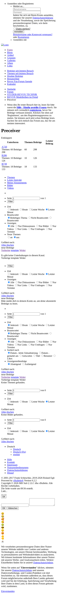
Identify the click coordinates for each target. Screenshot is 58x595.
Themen (11, 177)
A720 (4, 147)
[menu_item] (29, 513)
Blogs (10, 52)
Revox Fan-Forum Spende (19, 81)
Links (9, 66)
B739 (4, 164)
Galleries (11, 60)
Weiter (22, 250)
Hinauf (10, 473)
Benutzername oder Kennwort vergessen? (32, 34)
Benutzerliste (13, 79)
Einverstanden (8, 591)
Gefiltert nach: (8, 242)
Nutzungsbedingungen (17, 467)
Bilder (10, 185)
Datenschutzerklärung (43, 18)
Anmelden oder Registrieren (20, 3)
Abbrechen (12, 508)
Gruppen (11, 58)
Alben (10, 63)
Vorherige (5, 250)
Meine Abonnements (17, 182)
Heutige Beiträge (15, 76)
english (16, 454)
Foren (10, 50)
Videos (10, 188)
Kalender (11, 84)
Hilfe (9, 459)
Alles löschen (7, 245)
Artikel (10, 55)
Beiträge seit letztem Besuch (20, 71)
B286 (4, 155)
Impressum (12, 465)
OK (3, 497)
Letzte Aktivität (14, 180)
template (15, 250)
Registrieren (23, 37)
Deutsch (17, 449)
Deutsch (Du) (19, 452)
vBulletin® (18, 480)
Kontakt (11, 462)
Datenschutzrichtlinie (43, 562)
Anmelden (18, 32)
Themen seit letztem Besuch (20, 73)
